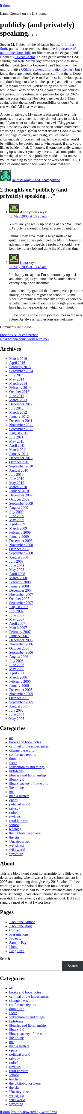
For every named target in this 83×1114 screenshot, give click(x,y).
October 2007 (19, 599)
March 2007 (18, 628)
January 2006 (19, 685)
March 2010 (18, 487)
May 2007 (16, 619)
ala (11, 738)
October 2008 (19, 549)
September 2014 (21, 371)
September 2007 (21, 603)
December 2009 (21, 495)
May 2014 (16, 379)
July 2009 (16, 512)
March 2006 (18, 677)
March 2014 (18, 383)
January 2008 (19, 586)
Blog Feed (16, 951)
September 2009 (21, 503)
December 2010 (21, 458)
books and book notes (25, 742)
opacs (13, 800)
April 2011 (17, 445)
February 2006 (20, 681)
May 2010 (16, 483)
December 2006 (21, 640)
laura (24, 263)
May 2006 (16, 669)
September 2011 (21, 429)
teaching (15, 829)
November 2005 (21, 694)
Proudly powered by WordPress (34, 1112)
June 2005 (16, 714)
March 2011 (18, 450)
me (11, 792)
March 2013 (18, 400)
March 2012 (18, 412)
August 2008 (18, 557)
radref (13, 812)
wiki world (17, 850)
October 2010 (19, 462)
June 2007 (16, 615)
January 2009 (19, 536)
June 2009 (16, 516)
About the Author (22, 922)
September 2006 (21, 652)
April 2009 (17, 524)
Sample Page (18, 943)
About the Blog (20, 926)
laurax (16, 180)
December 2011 (20, 421)
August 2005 (18, 706)
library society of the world (28, 783)
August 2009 (18, 508)
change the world (21, 750)
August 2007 (18, 607)
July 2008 (16, 561)
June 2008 (16, 565)
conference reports (22, 754)
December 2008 (21, 541)
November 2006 (21, 644)
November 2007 (21, 594)
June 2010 (16, 479)
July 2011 (16, 437)
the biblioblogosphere (25, 833)
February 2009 (20, 532)
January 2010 (19, 491)
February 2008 (20, 582)
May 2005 (16, 719)
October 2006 (19, 648)
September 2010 (21, 466)
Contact (15, 930)
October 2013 (19, 392)
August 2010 (18, 470)
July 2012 (16, 408)
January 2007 (19, 636)
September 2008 (21, 553)
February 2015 (20, 367)
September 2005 (21, 702)
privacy (14, 808)
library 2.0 (16, 779)
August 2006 (18, 657)
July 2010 (16, 474)
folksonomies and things (26, 767)
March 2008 (18, 578)
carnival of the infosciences (29, 746)
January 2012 (19, 416)
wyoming (16, 854)
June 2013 (16, 396)
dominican (16, 759)
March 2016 (18, 359)
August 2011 (18, 433)
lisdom (5, 6)
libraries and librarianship (27, 775)
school (14, 825)
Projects (15, 938)
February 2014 (20, 387)
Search (5, 959)
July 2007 (16, 611)
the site (14, 837)
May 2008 (16, 570)
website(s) (16, 846)
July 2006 (16, 661)
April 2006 (17, 673)
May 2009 (16, 520)
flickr (13, 763)
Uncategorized (49, 180)
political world (19, 804)
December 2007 (21, 590)
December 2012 (21, 404)
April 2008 (17, 574)
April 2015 (17, 363)
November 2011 (21, 425)
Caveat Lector (25, 57)
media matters (19, 796)
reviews (15, 817)
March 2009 (18, 528)
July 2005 (16, 710)
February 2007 (20, 632)
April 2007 (17, 623)
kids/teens (16, 771)
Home (13, 947)
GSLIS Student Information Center (46, 69)
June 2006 (16, 665)
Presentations (18, 934)
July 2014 (16, 375)
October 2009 (19, 499)
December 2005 (21, 690)
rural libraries (18, 821)
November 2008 (21, 545)
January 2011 (19, 454)
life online (16, 788)
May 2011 (16, 441)
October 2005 (19, 698)
